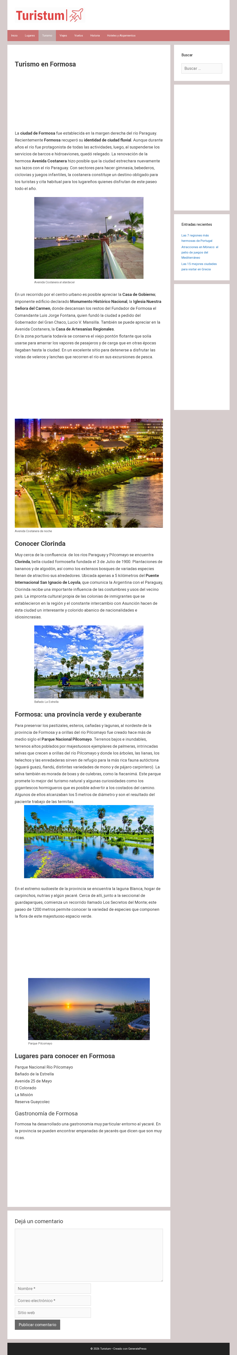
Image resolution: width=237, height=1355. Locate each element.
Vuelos (78, 35)
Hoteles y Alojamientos (121, 35)
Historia (95, 35)
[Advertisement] (89, 102)
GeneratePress (137, 1348)
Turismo (47, 35)
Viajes (63, 35)
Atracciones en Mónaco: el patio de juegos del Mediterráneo (199, 252)
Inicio (14, 35)
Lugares (30, 35)
